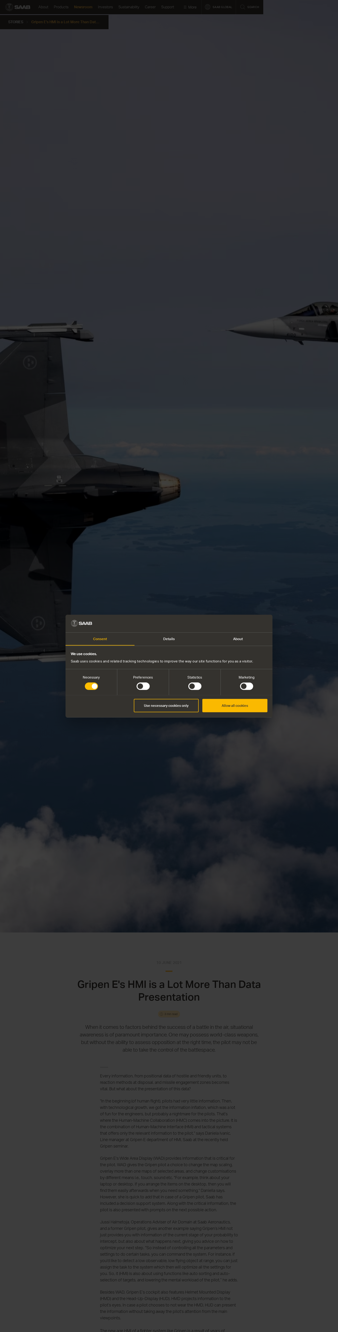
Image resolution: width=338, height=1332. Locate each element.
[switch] (143, 686)
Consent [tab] (100, 638)
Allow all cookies (235, 705)
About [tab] (238, 638)
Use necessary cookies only (166, 705)
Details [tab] (169, 638)
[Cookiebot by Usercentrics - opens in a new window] (247, 623)
